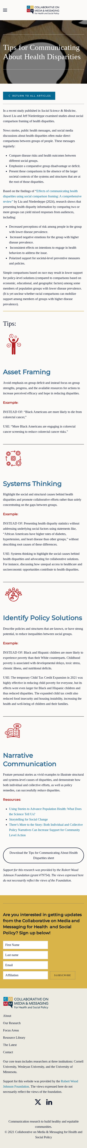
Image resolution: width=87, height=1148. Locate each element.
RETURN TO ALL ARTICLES (31, 95)
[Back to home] (43, 10)
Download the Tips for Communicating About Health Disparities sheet (44, 855)
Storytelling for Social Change (28, 819)
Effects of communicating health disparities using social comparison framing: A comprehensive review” (42, 196)
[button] (5, 10)
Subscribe (62, 975)
